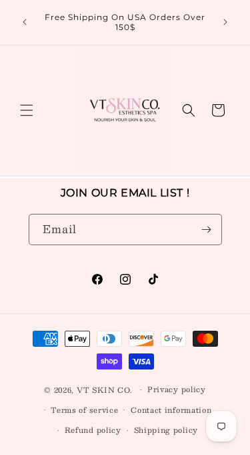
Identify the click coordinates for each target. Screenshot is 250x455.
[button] (26, 110)
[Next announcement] (225, 22)
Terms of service (84, 410)
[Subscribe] (206, 229)
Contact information (171, 410)
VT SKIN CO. (105, 390)
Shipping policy (166, 430)
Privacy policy (176, 389)
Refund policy (93, 430)
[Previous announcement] (24, 22)
